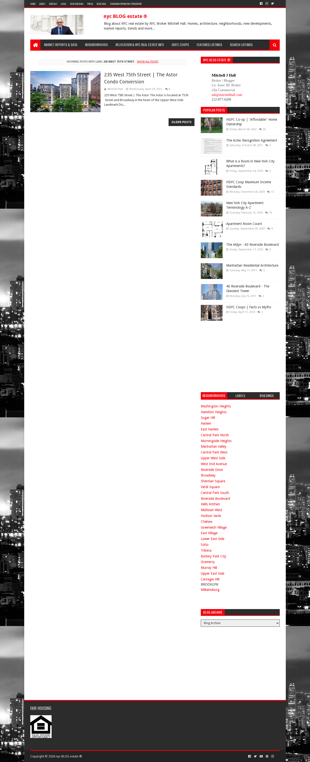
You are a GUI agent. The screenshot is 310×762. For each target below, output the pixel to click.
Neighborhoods (96, 44)
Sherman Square (213, 481)
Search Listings (241, 44)
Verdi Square (210, 487)
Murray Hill (209, 568)
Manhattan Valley (213, 446)
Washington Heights (216, 406)
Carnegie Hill (210, 579)
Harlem (206, 423)
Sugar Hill (208, 418)
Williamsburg (210, 590)
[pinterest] (267, 756)
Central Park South (215, 493)
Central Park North (215, 435)
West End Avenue (214, 464)
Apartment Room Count (244, 224)
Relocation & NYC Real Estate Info (140, 44)
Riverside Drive (212, 470)
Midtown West (211, 510)
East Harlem (209, 429)
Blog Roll (101, 4)
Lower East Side (212, 539)
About (42, 4)
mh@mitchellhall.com (227, 95)
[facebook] (261, 3)
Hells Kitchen (210, 504)
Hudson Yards (211, 516)
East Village (209, 533)
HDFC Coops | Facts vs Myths (248, 307)
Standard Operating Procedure (126, 4)
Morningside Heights (216, 441)
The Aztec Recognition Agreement (251, 140)
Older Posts (181, 122)
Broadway (208, 475)
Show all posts (147, 61)
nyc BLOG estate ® (125, 16)
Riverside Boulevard (215, 498)
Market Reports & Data (60, 44)
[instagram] (266, 3)
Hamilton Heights (213, 412)
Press (90, 4)
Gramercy (208, 562)
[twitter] (272, 3)
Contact (53, 4)
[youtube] (261, 756)
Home (33, 4)
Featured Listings (209, 44)
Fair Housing (77, 4)
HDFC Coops (180, 44)
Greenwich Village (214, 527)
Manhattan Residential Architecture (252, 265)
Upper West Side (213, 458)
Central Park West (214, 452)
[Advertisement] (237, 355)
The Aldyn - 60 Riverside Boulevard (252, 244)
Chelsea (206, 522)
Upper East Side (212, 573)
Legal (63, 4)
